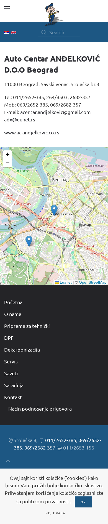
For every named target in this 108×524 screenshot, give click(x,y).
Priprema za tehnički (27, 326)
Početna (13, 302)
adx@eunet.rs (19, 119)
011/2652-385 (60, 440)
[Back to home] (54, 14)
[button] (7, 8)
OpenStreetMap (93, 282)
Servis (11, 361)
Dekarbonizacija (22, 349)
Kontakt (13, 397)
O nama (12, 314)
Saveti (11, 373)
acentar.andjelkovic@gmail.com (55, 112)
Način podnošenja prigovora (40, 408)
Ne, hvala (55, 513)
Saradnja (14, 385)
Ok (83, 502)
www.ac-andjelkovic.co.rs (31, 132)
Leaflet (65, 282)
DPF (9, 338)
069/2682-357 (39, 447)
